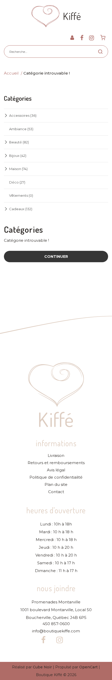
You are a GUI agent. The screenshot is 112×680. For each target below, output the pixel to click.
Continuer (56, 256)
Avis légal (56, 470)
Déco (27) (17, 182)
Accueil (11, 73)
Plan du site (56, 484)
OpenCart (88, 667)
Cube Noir (42, 667)
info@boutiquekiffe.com (56, 631)
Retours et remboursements (56, 462)
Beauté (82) (19, 142)
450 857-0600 (56, 623)
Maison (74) (18, 169)
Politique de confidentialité (56, 477)
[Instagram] (91, 38)
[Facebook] (82, 38)
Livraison (56, 455)
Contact (56, 491)
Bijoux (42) (17, 155)
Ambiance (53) (21, 129)
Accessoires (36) (22, 115)
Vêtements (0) (21, 195)
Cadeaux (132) (20, 209)
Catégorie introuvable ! (46, 73)
